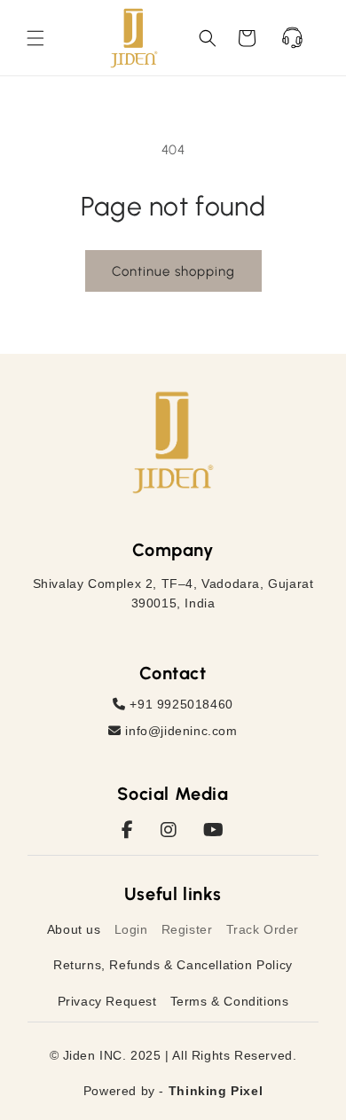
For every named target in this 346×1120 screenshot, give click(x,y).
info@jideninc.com (180, 731)
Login (131, 929)
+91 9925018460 (179, 704)
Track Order (263, 929)
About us (74, 929)
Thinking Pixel (216, 1091)
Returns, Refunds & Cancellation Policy (173, 965)
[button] (35, 38)
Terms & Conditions (229, 1001)
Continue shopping (173, 271)
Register (187, 929)
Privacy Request (107, 1001)
